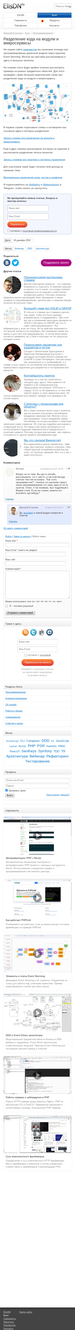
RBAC (62, 746)
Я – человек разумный (21, 606)
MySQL (22, 746)
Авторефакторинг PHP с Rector (23, 858)
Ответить (9, 499)
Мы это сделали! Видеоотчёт (42, 440)
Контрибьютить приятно (39, 375)
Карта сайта (25, 1312)
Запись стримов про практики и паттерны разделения (34, 159)
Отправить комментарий (20, 612)
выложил (28, 513)
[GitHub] (41, 632)
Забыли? (65, 795)
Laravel (13, 746)
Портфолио (21, 25)
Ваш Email (10, 550)
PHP (31, 746)
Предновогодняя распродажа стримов (43, 279)
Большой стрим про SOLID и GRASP (48, 308)
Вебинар (19, 248)
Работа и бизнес (14, 711)
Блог (54, 15)
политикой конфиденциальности (39, 231)
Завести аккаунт (22, 536)
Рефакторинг (57, 756)
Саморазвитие (12, 717)
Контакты (54, 25)
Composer (33, 741)
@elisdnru (34, 184)
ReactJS (15, 751)
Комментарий (12, 569)
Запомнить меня (17, 790)
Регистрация (53, 795)
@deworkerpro (51, 184)
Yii (63, 751)
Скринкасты (20, 20)
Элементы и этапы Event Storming (25, 976)
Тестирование (37, 761)
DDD (29, 248)
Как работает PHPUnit (18, 920)
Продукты (54, 20)
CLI (22, 740)
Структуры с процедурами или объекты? (43, 405)
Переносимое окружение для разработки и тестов (43, 346)
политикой (45, 655)
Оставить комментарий (15, 528)
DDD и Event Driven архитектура (24, 1035)
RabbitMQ (51, 746)
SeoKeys (28, 751)
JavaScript (62, 740)
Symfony (45, 751)
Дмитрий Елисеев (12, 33)
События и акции (14, 723)
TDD (56, 751)
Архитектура (42, 248)
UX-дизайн (11, 704)
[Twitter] (33, 632)
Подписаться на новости (38, 662)
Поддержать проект (56, 262)
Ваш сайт (10, 559)
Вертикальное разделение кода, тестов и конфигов (32, 177)
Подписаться (17, 224)
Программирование (43, 33)
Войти (8, 536)
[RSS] (25, 632)
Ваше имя (10, 540)
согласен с (33, 231)
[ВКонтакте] (49, 632)
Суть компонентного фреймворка (25, 1156)
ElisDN (20, 15)
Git (52, 741)
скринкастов (30, 49)
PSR (41, 746)
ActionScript (12, 741)
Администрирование (16, 698)
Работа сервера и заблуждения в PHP (27, 1097)
